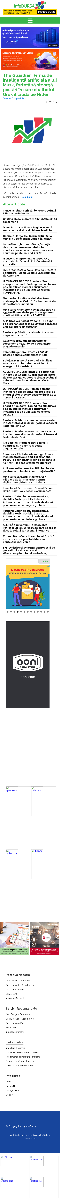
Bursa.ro (7, 98)
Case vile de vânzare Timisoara (20, 1061)
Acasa (8, 1081)
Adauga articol (12, 1090)
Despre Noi (11, 1086)
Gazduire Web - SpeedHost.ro (20, 985)
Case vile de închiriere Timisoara (21, 1065)
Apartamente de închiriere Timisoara (23, 1057)
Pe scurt (25, 98)
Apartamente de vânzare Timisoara (22, 1052)
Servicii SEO (11, 994)
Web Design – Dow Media (18, 981)
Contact (9, 1095)
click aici (27, 197)
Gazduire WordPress (15, 989)
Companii (16, 98)
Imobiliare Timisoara (15, 1048)
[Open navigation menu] (30, 21)
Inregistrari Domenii (15, 998)
